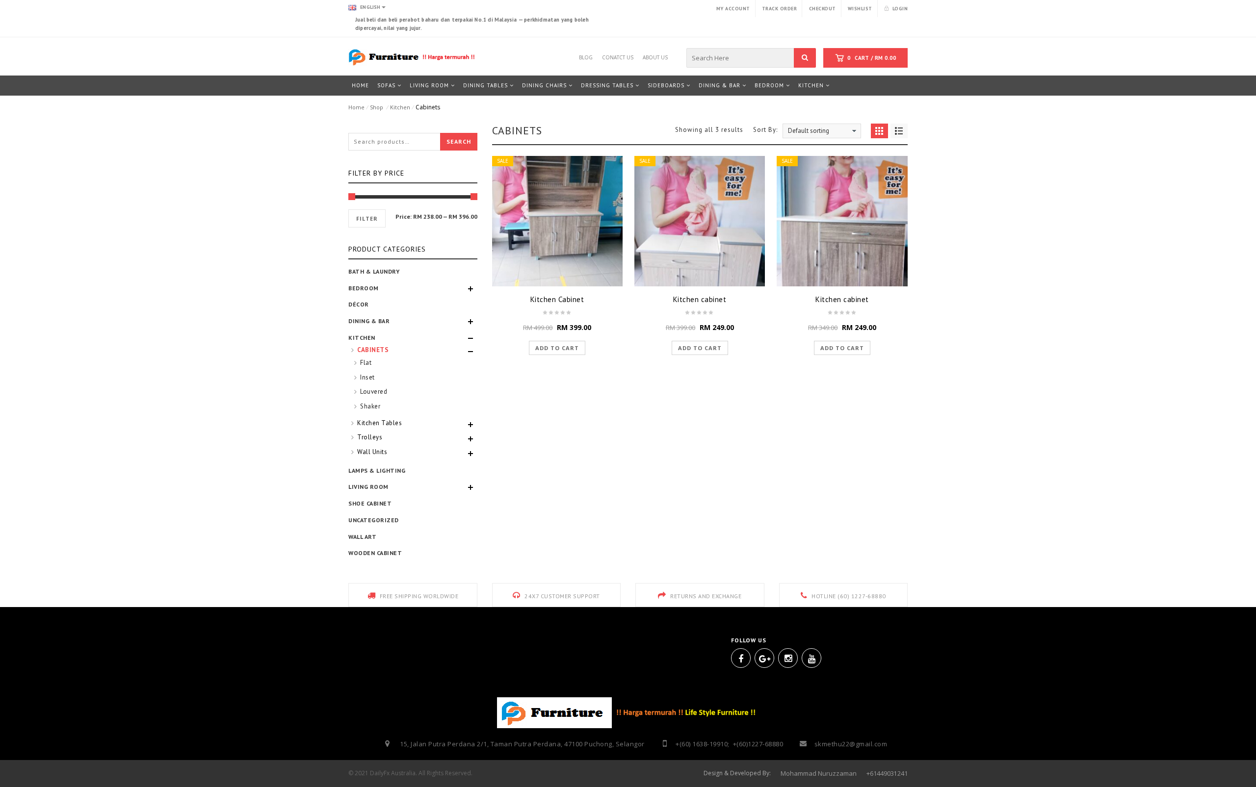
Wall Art (362, 536)
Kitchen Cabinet (557, 299)
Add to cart (557, 348)
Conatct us (617, 55)
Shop (376, 107)
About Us (655, 55)
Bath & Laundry (373, 271)
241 (902, 773)
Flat (365, 362)
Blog (586, 55)
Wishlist (860, 8)
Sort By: (765, 129)
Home (356, 107)
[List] (899, 131)
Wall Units (372, 452)
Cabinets (373, 350)
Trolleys (369, 437)
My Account (733, 8)
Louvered (373, 391)
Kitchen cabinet (700, 299)
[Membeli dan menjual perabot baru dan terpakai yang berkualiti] (412, 56)
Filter (367, 218)
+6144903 (880, 773)
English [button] (370, 7)
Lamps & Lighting (376, 470)
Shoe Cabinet (370, 503)
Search (458, 141)
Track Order (779, 8)
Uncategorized (373, 520)
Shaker (370, 406)
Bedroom (363, 288)
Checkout (822, 8)
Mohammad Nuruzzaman (819, 773)
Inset (367, 377)
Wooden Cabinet (375, 553)
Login (900, 8)
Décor (358, 304)
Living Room (368, 486)
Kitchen (400, 107)
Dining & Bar (369, 321)
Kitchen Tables (379, 423)
